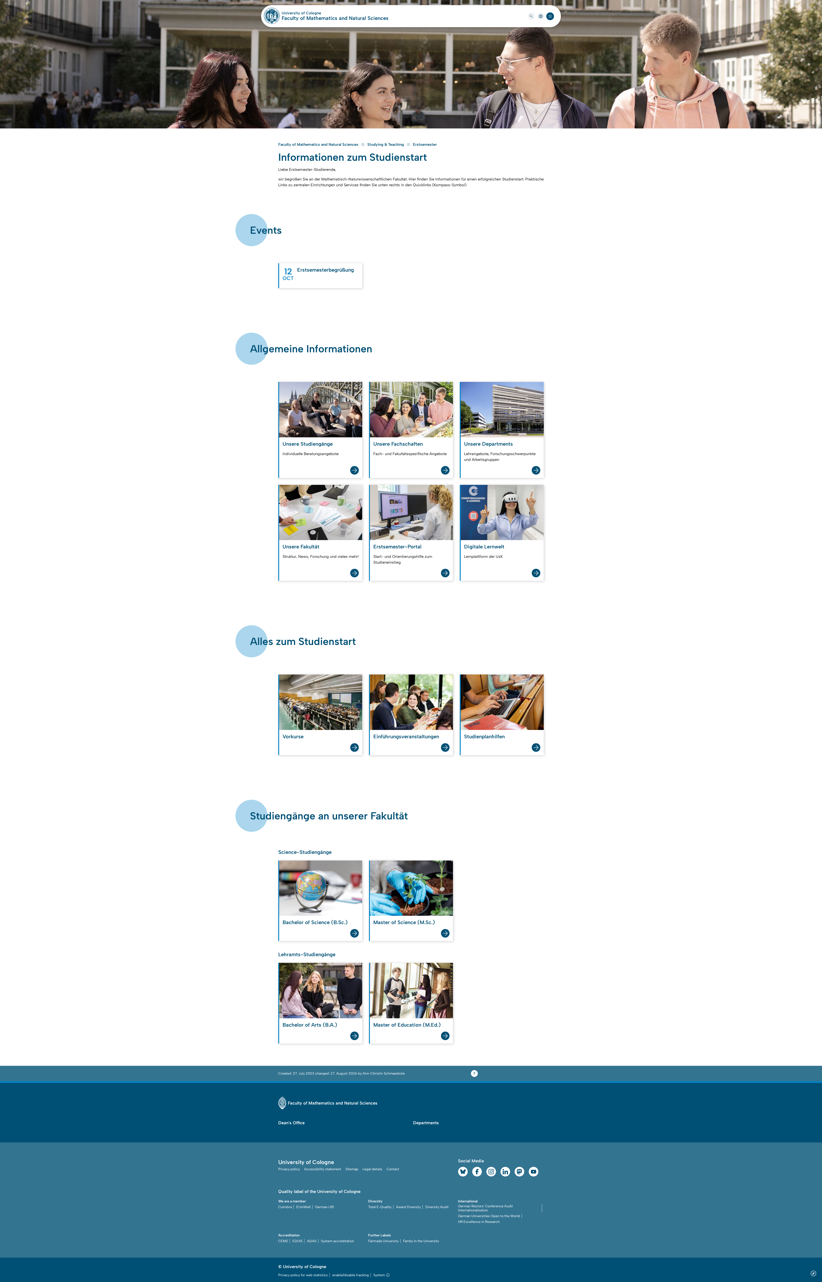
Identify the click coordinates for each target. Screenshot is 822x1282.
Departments (426, 1122)
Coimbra (285, 1207)
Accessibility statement (322, 1169)
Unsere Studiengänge (308, 444)
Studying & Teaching (386, 144)
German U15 (324, 1207)
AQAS (311, 1241)
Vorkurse (293, 736)
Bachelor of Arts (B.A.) (310, 1025)
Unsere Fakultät (301, 546)
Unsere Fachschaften (398, 444)
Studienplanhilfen (484, 736)
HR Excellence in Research (479, 1222)
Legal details (372, 1169)
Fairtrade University (383, 1241)
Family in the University (421, 1241)
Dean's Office (291, 1122)
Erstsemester (425, 144)
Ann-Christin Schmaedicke (384, 1073)
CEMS (283, 1241)
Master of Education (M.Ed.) (407, 1025)
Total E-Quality (380, 1207)
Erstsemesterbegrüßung (325, 270)
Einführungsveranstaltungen (406, 736)
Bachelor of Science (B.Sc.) (315, 922)
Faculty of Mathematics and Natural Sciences (335, 18)
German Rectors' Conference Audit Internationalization (485, 1208)
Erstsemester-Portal (397, 546)
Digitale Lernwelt (484, 546)
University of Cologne (318, 13)
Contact (393, 1169)
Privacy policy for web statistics (303, 1275)
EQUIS (297, 1241)
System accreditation (337, 1241)
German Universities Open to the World (489, 1216)
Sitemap (351, 1169)
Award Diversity (408, 1207)
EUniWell (303, 1207)
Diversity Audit (437, 1207)
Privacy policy (289, 1169)
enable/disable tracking (350, 1275)
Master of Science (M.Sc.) (404, 922)
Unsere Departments (488, 444)
